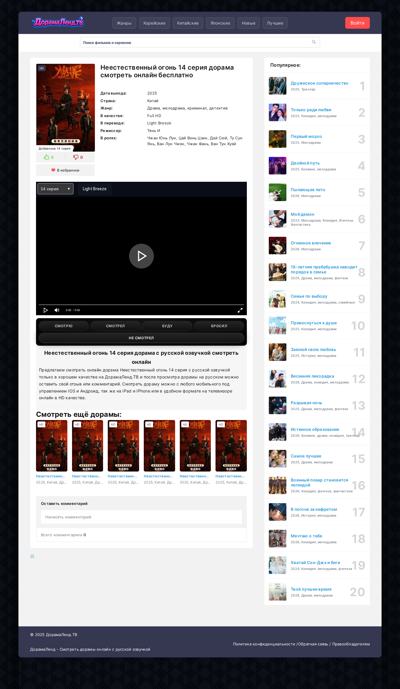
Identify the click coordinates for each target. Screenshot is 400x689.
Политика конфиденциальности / (265, 644)
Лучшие (275, 22)
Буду (167, 326)
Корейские (154, 22)
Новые (248, 22)
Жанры (124, 22)
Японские (220, 22)
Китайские (188, 22)
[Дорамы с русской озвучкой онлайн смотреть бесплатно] (58, 23)
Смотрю (64, 326)
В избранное (68, 170)
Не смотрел (141, 338)
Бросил (219, 326)
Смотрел (115, 326)
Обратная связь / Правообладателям (334, 644)
